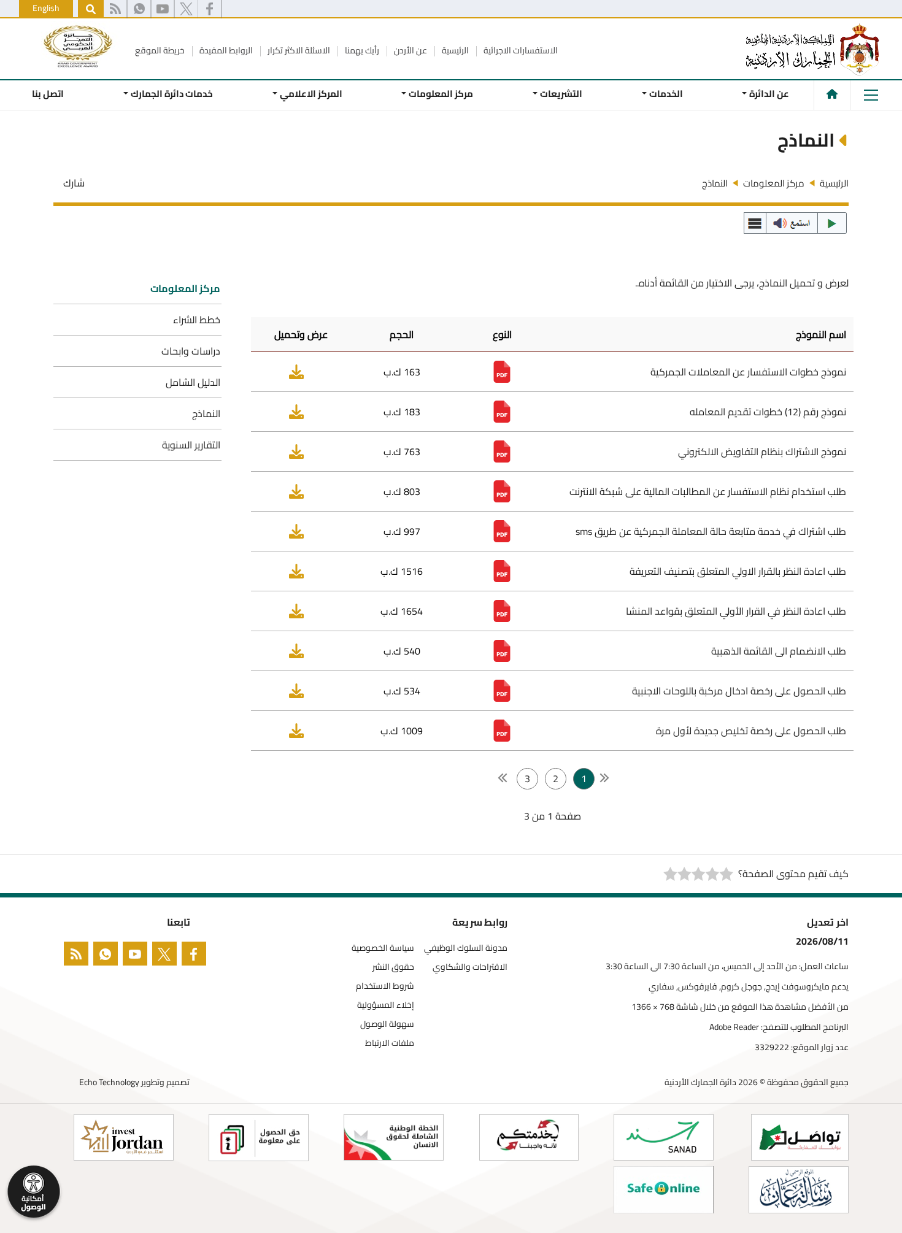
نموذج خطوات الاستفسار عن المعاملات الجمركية (748, 371)
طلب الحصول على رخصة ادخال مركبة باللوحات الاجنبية (739, 690)
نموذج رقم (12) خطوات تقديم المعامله (768, 411)
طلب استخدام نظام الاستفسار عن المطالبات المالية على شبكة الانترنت (707, 491)
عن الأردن (409, 50)
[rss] (115, 9)
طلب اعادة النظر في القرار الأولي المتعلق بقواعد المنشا (736, 611)
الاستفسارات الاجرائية (520, 50)
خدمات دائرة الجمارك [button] (172, 93)
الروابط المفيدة (225, 50)
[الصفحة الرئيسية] (832, 94)
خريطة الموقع (160, 50)
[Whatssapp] (108, 956)
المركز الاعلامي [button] (310, 93)
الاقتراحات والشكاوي (470, 967)
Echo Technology (109, 1082)
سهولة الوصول (387, 1024)
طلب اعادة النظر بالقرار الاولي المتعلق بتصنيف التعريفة (738, 571)
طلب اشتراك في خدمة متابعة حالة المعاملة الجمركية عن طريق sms (711, 531)
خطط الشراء (196, 319)
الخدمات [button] (665, 93)
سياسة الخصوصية (383, 948)
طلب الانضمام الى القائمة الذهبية (778, 650)
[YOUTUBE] (137, 956)
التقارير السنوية (191, 445)
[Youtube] (163, 9)
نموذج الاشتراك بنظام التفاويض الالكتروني (762, 451)
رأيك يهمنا (361, 50)
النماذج (206, 413)
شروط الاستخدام (385, 986)
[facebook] (196, 956)
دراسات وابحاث (190, 351)
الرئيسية (454, 50)
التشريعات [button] (561, 93)
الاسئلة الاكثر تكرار (298, 50)
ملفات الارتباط (389, 1043)
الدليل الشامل (193, 382)
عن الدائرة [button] (769, 93)
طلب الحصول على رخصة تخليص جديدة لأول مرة (751, 730)
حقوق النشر (393, 967)
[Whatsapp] (139, 9)
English (46, 8)
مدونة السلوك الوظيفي (465, 948)
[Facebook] (209, 9)
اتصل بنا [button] (48, 93)
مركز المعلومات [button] (441, 93)
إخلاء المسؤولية (385, 1005)
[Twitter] (186, 9)
